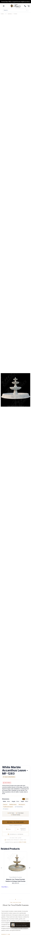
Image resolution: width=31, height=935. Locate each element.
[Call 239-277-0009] (25, 6)
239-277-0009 (22, 842)
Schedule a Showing (16, 834)
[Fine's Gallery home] (15, 6)
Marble (10, 13)
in (23, 799)
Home (2, 13)
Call (9, 829)
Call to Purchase (16, 822)
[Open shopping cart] (28, 6)
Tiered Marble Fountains (15, 877)
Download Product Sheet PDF (16, 839)
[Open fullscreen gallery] (15, 390)
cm (27, 799)
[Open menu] (3, 6)
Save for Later (16, 837)
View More (5, 887)
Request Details (23, 829)
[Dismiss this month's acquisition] (29, 923)
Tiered (15, 13)
